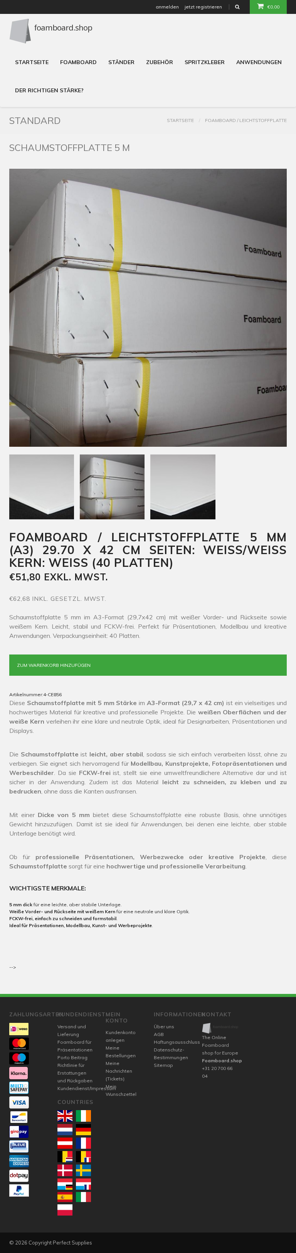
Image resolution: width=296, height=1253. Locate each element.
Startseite (32, 62)
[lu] (64, 1184)
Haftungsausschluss (177, 1042)
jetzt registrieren (203, 7)
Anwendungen (259, 62)
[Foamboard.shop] (220, 1028)
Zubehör (159, 62)
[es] (64, 1197)
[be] (64, 1156)
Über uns (164, 1026)
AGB (159, 1034)
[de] (83, 1129)
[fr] (83, 1143)
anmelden (167, 7)
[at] (64, 1143)
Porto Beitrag (72, 1057)
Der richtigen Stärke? (49, 90)
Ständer (121, 62)
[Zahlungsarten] (19, 1029)
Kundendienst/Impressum (86, 1088)
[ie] (83, 1115)
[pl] (64, 1210)
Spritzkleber (205, 62)
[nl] (64, 1129)
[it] (83, 1197)
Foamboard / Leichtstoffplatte (246, 120)
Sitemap (163, 1065)
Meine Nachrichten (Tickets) (119, 1071)
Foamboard (78, 62)
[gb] (64, 1115)
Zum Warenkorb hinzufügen (54, 665)
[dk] (64, 1170)
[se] (83, 1170)
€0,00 (273, 7)
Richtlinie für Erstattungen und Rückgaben (74, 1072)
